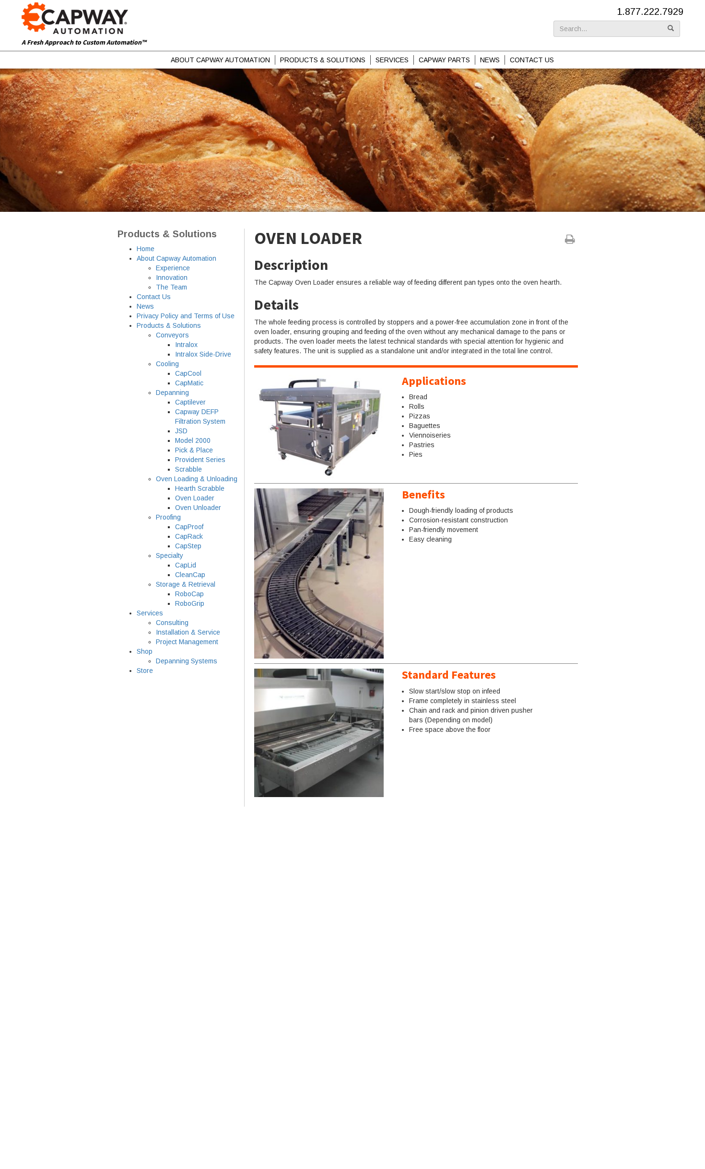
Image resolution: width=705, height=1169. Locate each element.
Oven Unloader (198, 507)
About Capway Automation (220, 60)
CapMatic (189, 383)
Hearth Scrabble (199, 488)
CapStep (188, 546)
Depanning (172, 392)
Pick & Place (194, 450)
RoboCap (189, 594)
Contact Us (532, 60)
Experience (173, 268)
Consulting (172, 622)
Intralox (186, 344)
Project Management (187, 642)
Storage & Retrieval (185, 584)
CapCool (188, 373)
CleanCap (190, 575)
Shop (145, 651)
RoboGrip (189, 603)
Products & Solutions (322, 60)
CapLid (185, 565)
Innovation (172, 277)
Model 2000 (193, 440)
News (490, 60)
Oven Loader (194, 498)
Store (145, 670)
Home (145, 249)
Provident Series (200, 459)
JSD (181, 431)
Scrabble (188, 469)
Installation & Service (188, 632)
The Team (171, 287)
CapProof (189, 527)
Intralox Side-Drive (203, 354)
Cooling (167, 364)
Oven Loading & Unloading (196, 479)
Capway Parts (444, 60)
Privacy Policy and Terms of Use (186, 316)
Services (392, 60)
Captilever (190, 402)
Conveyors (172, 335)
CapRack (189, 536)
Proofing (168, 517)
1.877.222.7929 (650, 11)
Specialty (169, 555)
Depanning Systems (186, 661)
